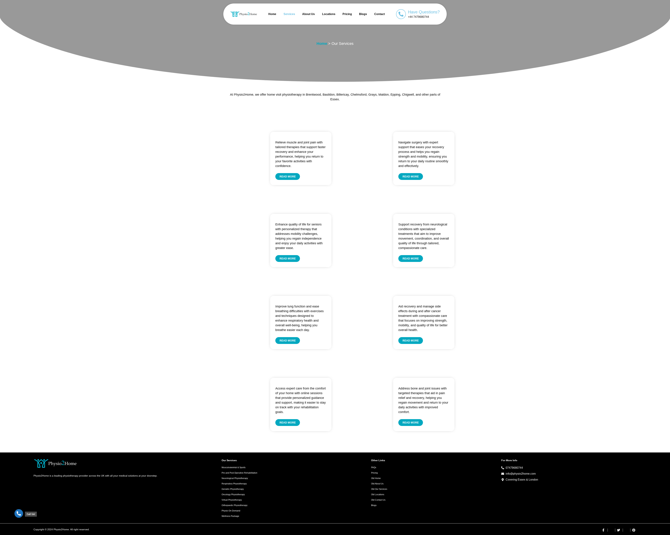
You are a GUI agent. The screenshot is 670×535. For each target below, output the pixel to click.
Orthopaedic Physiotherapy (234, 505)
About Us (308, 14)
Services (289, 14)
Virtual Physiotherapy (232, 500)
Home (272, 14)
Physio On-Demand (231, 511)
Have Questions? (424, 12)
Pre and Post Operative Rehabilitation (239, 473)
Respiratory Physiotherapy (234, 483)
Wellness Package (230, 516)
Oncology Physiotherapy (233, 494)
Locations (328, 14)
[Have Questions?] (401, 14)
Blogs (363, 14)
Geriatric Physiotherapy (233, 489)
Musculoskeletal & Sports (233, 467)
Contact (379, 14)
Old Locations (377, 494)
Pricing (347, 14)
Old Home (376, 478)
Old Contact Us (378, 500)
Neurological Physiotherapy (235, 478)
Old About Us (377, 483)
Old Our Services (379, 489)
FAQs (373, 467)
